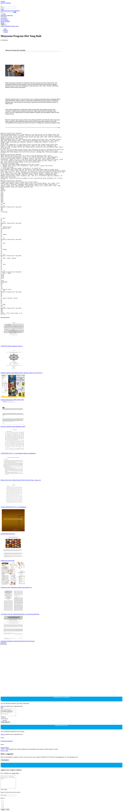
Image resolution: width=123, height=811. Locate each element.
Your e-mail (4, 789)
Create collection (5, 722)
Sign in (3, 706)
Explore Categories (6, 3)
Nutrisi (6, 32)
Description (6, 711)
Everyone (5, 718)
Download (3, 642)
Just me (5, 720)
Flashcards (4, 15)
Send (7, 809)
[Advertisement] (51, 44)
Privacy (3, 750)
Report (2, 747)
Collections (10, 15)
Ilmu (5, 29)
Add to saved (14, 26)
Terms (6, 750)
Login (2, 9)
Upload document (5, 10)
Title (2, 707)
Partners (7, 747)
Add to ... (3, 24)
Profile (2, 23)
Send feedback (5, 760)
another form (15, 773)
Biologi (6, 30)
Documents (4, 741)
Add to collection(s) (6, 26)
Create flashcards (14, 10)
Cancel (3, 809)
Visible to (3, 717)
